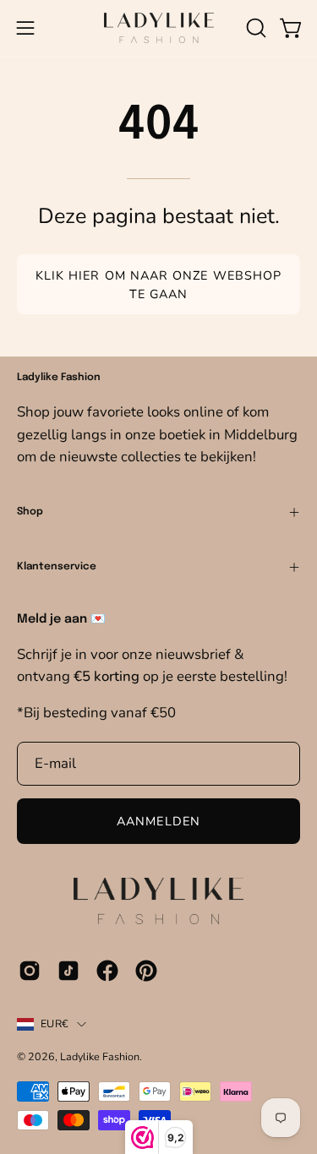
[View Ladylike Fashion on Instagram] (29, 970)
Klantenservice (56, 567)
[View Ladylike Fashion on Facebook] (107, 970)
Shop (30, 512)
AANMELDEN (158, 821)
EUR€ (54, 1023)
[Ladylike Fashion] (159, 28)
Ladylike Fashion (99, 1056)
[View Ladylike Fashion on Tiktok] (68, 970)
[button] (254, 28)
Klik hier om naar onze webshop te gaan (158, 284)
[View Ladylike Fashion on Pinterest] (146, 970)
